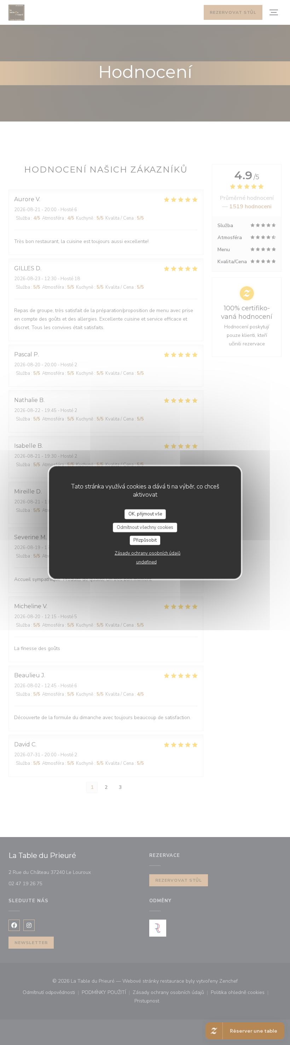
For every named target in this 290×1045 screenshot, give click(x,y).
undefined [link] (146, 562)
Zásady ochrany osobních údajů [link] (147, 553)
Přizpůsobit (145, 540)
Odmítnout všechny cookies (145, 527)
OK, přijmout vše (145, 514)
